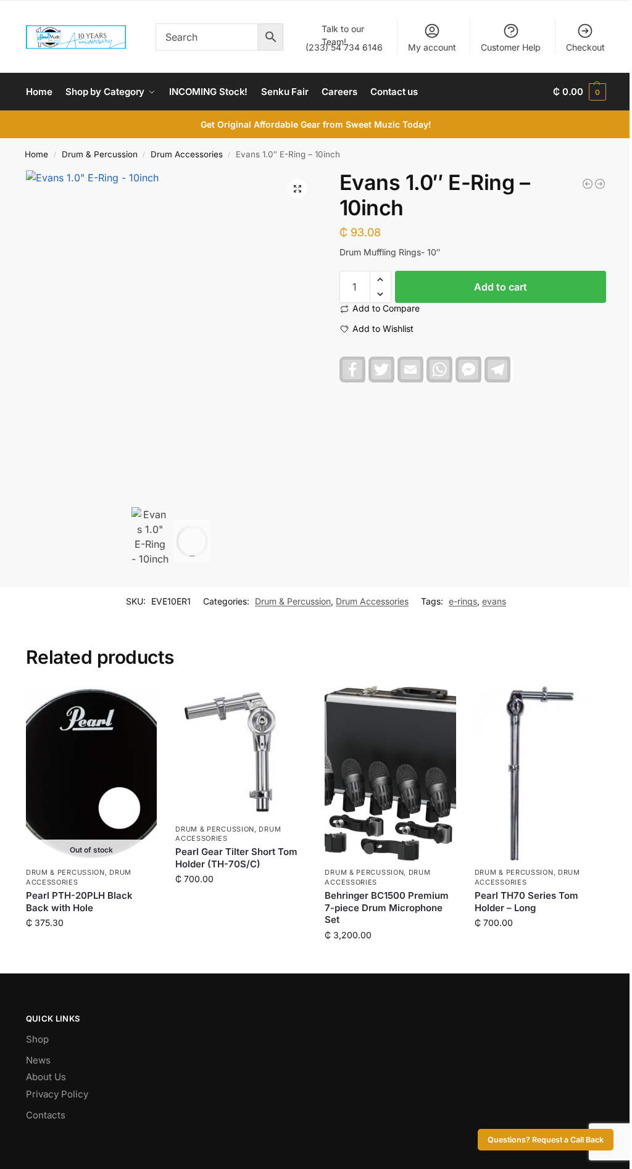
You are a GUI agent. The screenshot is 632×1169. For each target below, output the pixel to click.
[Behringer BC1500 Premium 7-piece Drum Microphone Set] (390, 773)
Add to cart (500, 287)
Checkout (585, 47)
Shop (37, 1039)
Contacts (45, 1115)
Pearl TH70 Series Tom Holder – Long (526, 902)
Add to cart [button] (241, 904)
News (38, 1060)
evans (494, 601)
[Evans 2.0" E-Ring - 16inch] (600, 184)
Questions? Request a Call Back (546, 1139)
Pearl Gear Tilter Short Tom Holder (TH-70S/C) (236, 858)
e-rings (463, 601)
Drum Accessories (187, 154)
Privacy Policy (57, 1094)
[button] (579, 91)
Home (36, 154)
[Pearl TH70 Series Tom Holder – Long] (540, 773)
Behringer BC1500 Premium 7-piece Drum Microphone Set (387, 907)
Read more (91, 948)
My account (432, 47)
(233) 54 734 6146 (344, 37)
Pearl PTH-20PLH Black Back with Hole (79, 902)
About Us (46, 1077)
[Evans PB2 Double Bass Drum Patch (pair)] (587, 184)
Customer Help (511, 47)
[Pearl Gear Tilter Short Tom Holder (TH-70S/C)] (240, 751)
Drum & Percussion (100, 154)
